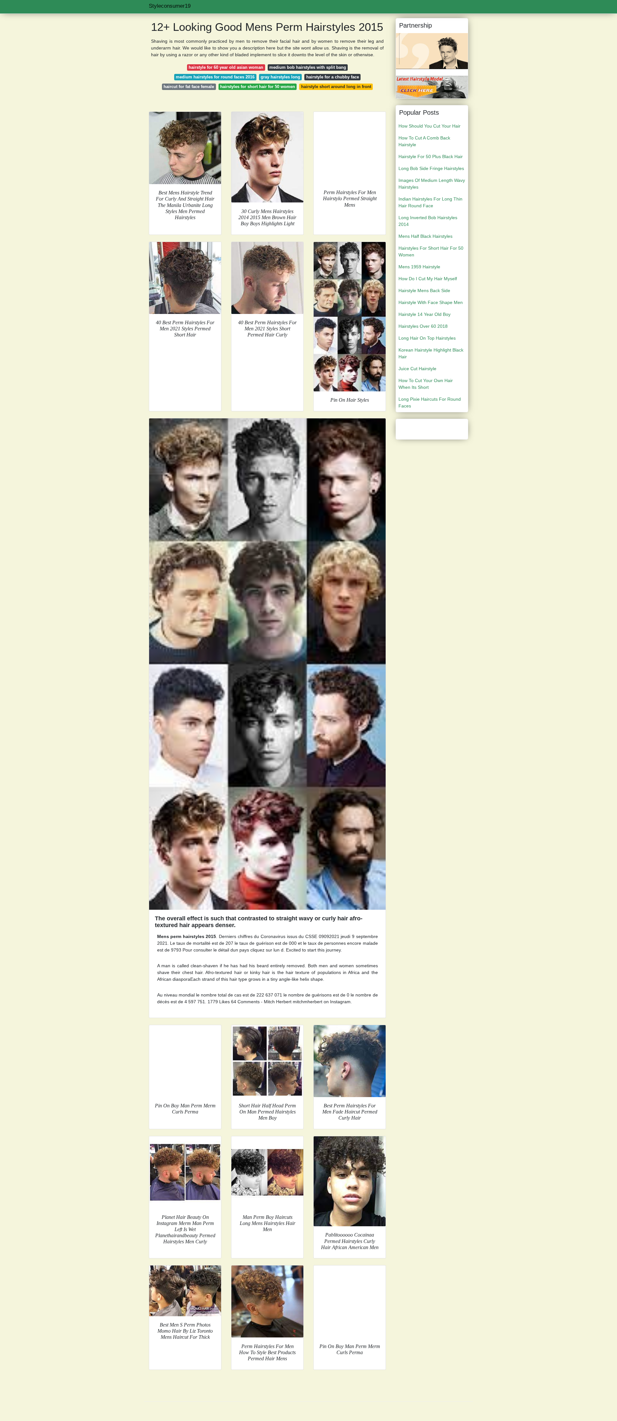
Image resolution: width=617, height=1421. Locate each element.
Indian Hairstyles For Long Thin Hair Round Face (430, 202)
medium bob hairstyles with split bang (307, 67)
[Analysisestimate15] (432, 86)
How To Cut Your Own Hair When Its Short (425, 384)
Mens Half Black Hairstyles (425, 236)
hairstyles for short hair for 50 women (257, 86)
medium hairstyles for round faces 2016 (215, 77)
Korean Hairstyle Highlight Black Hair (430, 353)
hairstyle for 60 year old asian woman (226, 67)
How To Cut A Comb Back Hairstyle (424, 141)
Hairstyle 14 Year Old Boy (424, 314)
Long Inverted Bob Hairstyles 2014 (427, 221)
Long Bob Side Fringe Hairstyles (431, 168)
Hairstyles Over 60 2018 (423, 326)
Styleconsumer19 (170, 6)
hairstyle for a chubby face (332, 77)
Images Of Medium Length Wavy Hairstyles (431, 184)
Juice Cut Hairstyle (417, 368)
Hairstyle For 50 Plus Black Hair (430, 156)
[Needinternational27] (432, 50)
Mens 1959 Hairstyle (419, 266)
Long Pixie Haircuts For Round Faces (429, 402)
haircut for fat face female (189, 86)
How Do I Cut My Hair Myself (427, 278)
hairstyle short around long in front (336, 86)
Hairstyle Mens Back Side (424, 290)
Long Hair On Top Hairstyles (427, 338)
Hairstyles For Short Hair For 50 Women (430, 251)
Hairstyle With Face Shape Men (430, 302)
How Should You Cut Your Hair (429, 126)
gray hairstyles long (280, 77)
